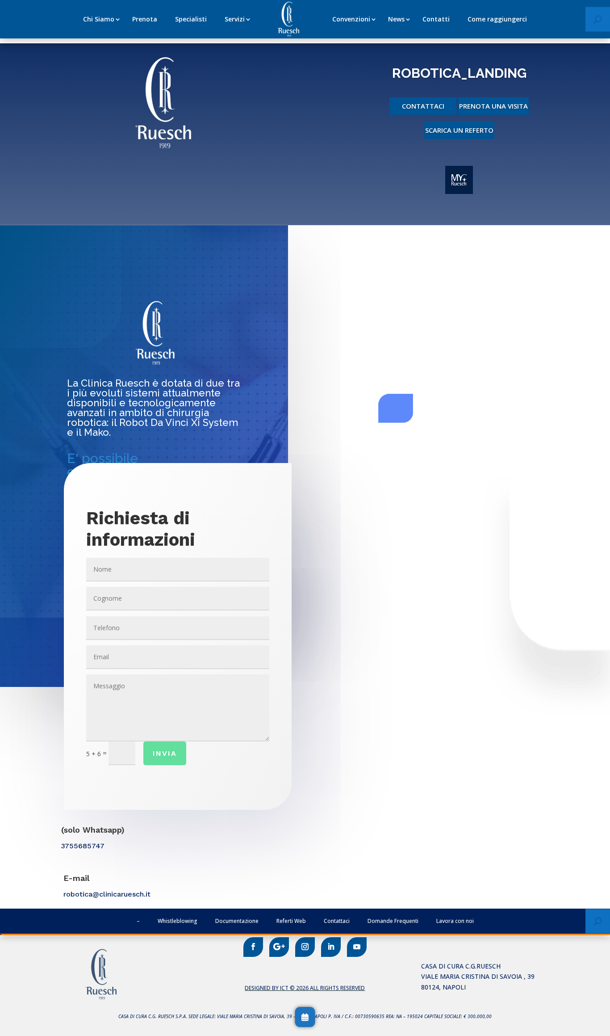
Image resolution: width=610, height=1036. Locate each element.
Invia (165, 753)
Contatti (436, 19)
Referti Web (291, 921)
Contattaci (423, 105)
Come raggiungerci (497, 19)
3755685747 (82, 846)
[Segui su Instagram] (305, 947)
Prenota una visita (493, 105)
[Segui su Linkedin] (331, 947)
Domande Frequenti (393, 921)
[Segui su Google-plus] (279, 947)
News (396, 19)
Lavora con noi (455, 921)
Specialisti (191, 19)
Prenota (144, 19)
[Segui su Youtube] (357, 947)
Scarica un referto (459, 130)
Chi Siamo (98, 19)
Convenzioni (351, 19)
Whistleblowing (177, 921)
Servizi (235, 19)
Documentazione (237, 921)
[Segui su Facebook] (253, 947)
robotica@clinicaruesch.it (106, 894)
